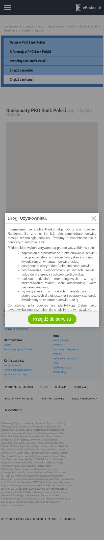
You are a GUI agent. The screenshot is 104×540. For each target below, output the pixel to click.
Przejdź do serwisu (52, 319)
